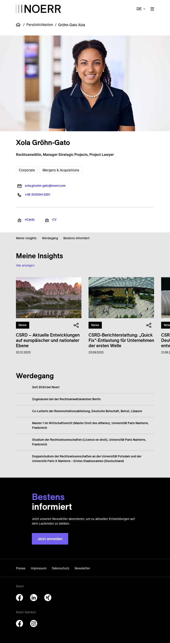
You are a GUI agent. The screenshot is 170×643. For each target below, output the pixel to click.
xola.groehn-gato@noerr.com (45, 186)
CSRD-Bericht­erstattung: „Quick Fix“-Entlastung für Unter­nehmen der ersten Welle (121, 340)
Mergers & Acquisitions (60, 170)
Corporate (27, 170)
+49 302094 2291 (37, 194)
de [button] (139, 8)
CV (54, 220)
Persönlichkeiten (39, 24)
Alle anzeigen (25, 265)
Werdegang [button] (50, 238)
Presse (20, 568)
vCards (30, 220)
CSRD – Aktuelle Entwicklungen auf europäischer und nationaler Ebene (48, 340)
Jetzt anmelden (50, 539)
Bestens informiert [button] (76, 238)
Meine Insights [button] (26, 238)
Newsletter (82, 568)
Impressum (38, 568)
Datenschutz (60, 568)
